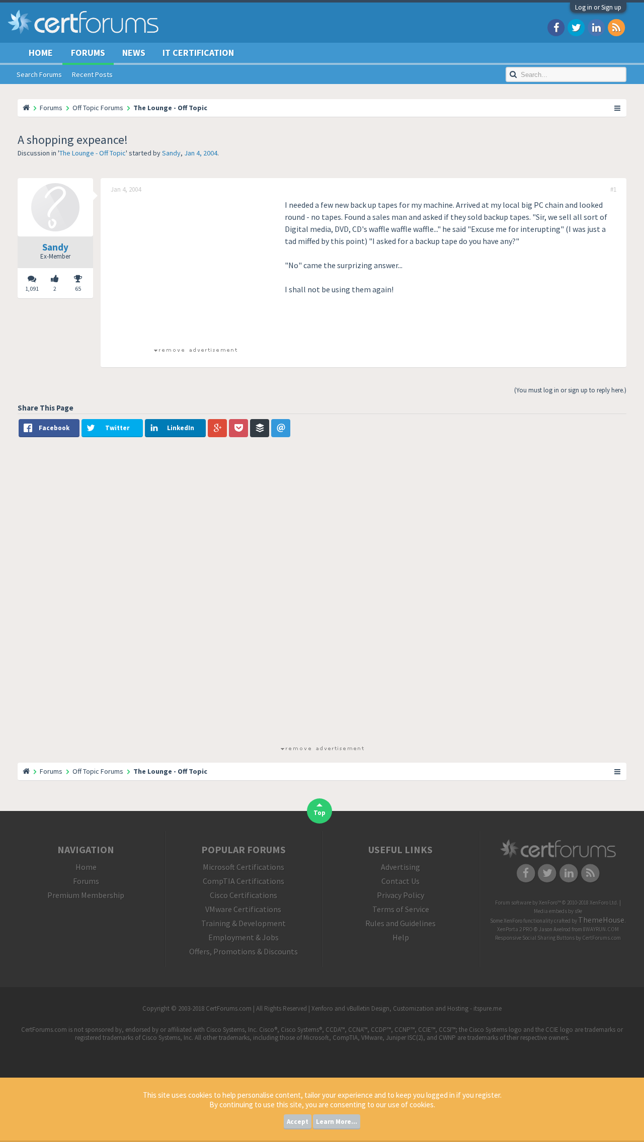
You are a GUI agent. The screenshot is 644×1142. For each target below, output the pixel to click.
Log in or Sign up (598, 7)
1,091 (32, 288)
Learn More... (336, 1121)
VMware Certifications (243, 909)
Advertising (400, 867)
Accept (297, 1121)
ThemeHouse (601, 920)
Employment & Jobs (243, 937)
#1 (613, 190)
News (133, 52)
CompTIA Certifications (243, 881)
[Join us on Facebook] (556, 27)
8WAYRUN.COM (601, 929)
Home (41, 52)
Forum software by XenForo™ (556, 902)
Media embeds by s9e (558, 911)
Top (319, 812)
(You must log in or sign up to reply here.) (570, 390)
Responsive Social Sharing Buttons (535, 937)
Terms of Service (400, 909)
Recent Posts (92, 74)
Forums (88, 52)
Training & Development (243, 923)
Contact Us (400, 881)
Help (400, 937)
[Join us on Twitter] (576, 27)
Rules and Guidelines (400, 923)
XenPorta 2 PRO (515, 929)
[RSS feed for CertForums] (616, 27)
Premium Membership (85, 895)
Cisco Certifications (243, 895)
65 (78, 288)
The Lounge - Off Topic (92, 152)
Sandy (171, 152)
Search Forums (39, 74)
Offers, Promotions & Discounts (243, 951)
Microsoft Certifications (243, 867)
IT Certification (198, 52)
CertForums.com (601, 937)
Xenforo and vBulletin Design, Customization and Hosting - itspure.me (406, 1008)
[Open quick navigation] (617, 107)
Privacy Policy (400, 895)
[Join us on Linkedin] (596, 27)
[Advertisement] (195, 269)
